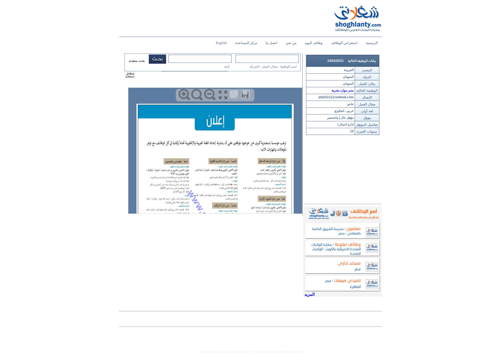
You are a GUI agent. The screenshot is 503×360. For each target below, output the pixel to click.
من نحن (291, 43)
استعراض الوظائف (344, 43)
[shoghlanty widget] (130, 75)
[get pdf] (235, 95)
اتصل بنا (271, 43)
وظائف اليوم (313, 43)
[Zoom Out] (210, 95)
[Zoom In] (184, 95)
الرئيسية (372, 43)
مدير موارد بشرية (343, 90)
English (221, 43)
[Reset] (197, 95)
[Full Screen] (223, 95)
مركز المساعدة (246, 43)
